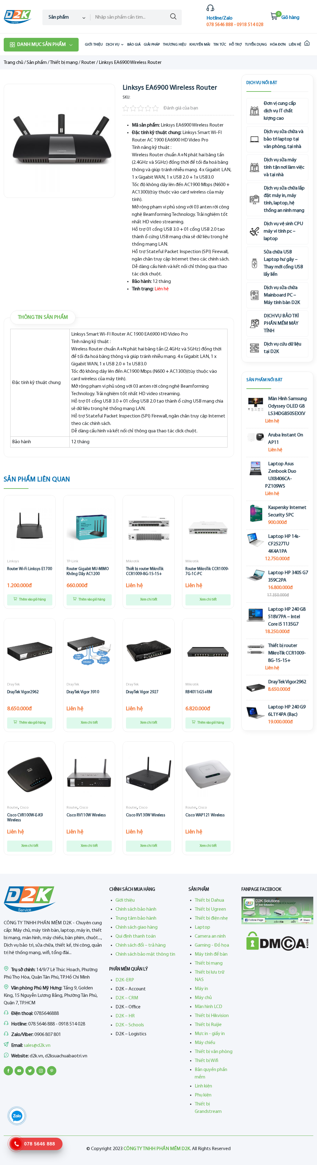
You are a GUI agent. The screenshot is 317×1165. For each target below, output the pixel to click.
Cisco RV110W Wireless (86, 815)
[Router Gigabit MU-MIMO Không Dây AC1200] (89, 528)
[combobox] (66, 17)
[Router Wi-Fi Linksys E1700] (29, 528)
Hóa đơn (278, 45)
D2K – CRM (126, 998)
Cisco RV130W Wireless (145, 815)
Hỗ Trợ (235, 45)
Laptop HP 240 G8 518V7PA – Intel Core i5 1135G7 (287, 617)
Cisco (24, 808)
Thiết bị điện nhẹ (211, 918)
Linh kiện (203, 1086)
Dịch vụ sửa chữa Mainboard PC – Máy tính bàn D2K (282, 295)
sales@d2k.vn (37, 1045)
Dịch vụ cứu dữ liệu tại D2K (282, 348)
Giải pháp (152, 45)
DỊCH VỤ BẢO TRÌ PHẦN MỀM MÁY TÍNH (281, 323)
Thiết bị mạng (64, 62)
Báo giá (134, 45)
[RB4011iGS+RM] (208, 651)
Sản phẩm (37, 62)
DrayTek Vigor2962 (23, 692)
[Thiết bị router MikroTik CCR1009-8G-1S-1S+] (148, 528)
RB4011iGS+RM (198, 692)
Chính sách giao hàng (136, 927)
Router (88, 62)
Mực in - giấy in (210, 1033)
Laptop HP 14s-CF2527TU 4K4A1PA (284, 544)
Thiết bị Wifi (206, 1060)
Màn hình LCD (208, 1006)
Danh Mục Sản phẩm (41, 44)
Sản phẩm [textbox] (59, 17)
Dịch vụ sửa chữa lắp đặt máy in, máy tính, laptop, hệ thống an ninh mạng (284, 199)
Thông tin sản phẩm (43, 317)
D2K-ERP (124, 980)
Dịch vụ (112, 45)
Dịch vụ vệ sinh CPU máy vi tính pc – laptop (283, 231)
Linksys (13, 561)
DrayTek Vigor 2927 (142, 692)
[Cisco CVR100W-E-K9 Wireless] (29, 774)
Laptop (202, 927)
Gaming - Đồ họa (212, 945)
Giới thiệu (94, 45)
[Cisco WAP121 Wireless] (208, 774)
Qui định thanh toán (135, 936)
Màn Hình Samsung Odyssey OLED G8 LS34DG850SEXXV (287, 406)
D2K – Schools (129, 1025)
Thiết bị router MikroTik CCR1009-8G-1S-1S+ (287, 653)
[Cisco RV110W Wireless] (89, 774)
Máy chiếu (205, 1042)
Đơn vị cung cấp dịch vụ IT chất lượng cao (280, 111)
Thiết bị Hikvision (212, 1015)
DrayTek (13, 684)
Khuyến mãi (199, 45)
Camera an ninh (210, 936)
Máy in (201, 988)
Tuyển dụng (256, 45)
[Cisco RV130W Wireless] (148, 774)
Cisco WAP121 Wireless (205, 815)
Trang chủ (13, 62)
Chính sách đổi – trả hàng (140, 945)
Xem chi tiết (148, 599)
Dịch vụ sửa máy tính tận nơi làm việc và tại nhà (284, 167)
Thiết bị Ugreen (210, 909)
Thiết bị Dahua (209, 900)
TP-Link (72, 561)
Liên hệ (295, 45)
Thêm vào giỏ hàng (32, 599)
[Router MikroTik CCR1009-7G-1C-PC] (208, 528)
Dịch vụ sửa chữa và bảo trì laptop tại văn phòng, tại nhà (283, 139)
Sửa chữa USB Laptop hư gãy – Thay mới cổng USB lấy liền (283, 263)
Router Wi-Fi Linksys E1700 (29, 569)
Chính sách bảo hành (135, 909)
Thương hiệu (174, 45)
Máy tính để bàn (211, 954)
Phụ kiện (203, 1095)
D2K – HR (125, 1016)
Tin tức (219, 45)
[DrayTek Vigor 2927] (148, 651)
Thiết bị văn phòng (213, 1051)
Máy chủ (203, 997)
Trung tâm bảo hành (135, 918)
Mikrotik (132, 561)
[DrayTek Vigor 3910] (89, 651)
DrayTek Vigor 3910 (83, 692)
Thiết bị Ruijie (208, 1024)
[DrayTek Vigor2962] (29, 651)
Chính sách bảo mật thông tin (145, 954)
